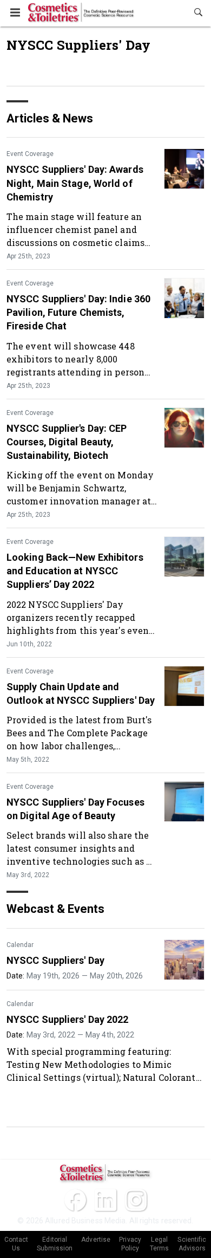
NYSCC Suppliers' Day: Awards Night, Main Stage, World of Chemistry (74, 183)
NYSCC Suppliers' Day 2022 (67, 1019)
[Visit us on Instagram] (136, 1200)
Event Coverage (30, 154)
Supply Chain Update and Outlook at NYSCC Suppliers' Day (80, 693)
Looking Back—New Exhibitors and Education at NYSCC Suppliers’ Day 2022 (74, 571)
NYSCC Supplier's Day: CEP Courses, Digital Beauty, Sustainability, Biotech (66, 442)
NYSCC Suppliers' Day (55, 960)
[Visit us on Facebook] (75, 1200)
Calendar (20, 945)
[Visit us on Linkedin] (105, 1200)
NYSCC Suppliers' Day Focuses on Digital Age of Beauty (75, 808)
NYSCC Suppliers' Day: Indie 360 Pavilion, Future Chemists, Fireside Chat (78, 312)
